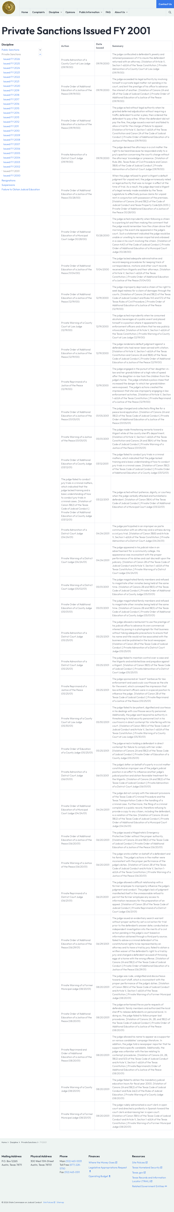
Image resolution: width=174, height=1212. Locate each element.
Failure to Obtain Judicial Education (21, 189)
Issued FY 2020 (11, 85)
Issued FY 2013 (11, 117)
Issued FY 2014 (11, 112)
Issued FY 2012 (11, 121)
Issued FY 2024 (11, 68)
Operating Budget (98, 1176)
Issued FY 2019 (11, 90)
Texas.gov (137, 1172)
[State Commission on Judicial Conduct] (8, 7)
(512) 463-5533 (74, 1161)
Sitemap (60, 1202)
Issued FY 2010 (11, 130)
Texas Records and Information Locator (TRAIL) (149, 1179)
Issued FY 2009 (11, 135)
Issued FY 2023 (11, 72)
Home (24, 12)
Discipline (54, 12)
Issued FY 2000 (11, 175)
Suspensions (8, 184)
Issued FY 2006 (11, 148)
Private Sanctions (11, 54)
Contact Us (165, 4)
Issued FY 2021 (11, 81)
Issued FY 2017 (11, 99)
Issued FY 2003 (11, 162)
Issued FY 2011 (11, 126)
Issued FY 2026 (11, 59)
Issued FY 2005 (11, 153)
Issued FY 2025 (11, 63)
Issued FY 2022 (11, 77)
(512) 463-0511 (72, 1172)
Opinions (70, 12)
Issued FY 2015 (11, 108)
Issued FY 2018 (11, 94)
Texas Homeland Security (146, 1167)
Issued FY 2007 (11, 144)
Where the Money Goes (102, 1162)
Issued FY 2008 (11, 139)
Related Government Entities (148, 1186)
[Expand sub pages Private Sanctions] (40, 54)
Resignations (8, 180)
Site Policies (138, 1162)
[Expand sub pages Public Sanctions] (40, 49)
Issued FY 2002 (11, 166)
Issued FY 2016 (11, 103)
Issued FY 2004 (11, 157)
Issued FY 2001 (11, 171)
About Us (120, 12)
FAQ (108, 12)
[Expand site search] (170, 12)
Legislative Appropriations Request (108, 1167)
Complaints (38, 12)
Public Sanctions (10, 49)
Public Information (89, 12)
